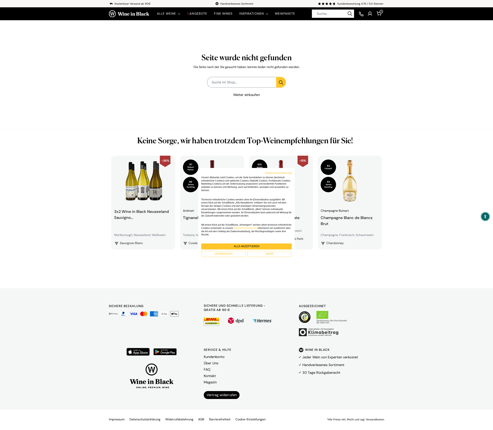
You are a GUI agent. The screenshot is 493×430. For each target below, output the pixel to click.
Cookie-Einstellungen (250, 419)
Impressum (117, 419)
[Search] (350, 13)
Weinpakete (285, 14)
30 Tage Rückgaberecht (321, 372)
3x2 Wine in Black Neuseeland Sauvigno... (141, 214)
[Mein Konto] (370, 13)
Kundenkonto (214, 356)
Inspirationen (251, 14)
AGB (201, 419)
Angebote (197, 14)
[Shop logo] (129, 14)
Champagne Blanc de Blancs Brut (346, 220)
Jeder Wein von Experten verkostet (330, 357)
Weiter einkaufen (246, 94)
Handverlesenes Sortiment (323, 365)
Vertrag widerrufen (222, 395)
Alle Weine (166, 14)
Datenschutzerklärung (144, 419)
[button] (485, 216)
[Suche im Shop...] (281, 82)
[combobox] (333, 13)
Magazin (210, 382)
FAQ (207, 369)
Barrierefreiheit (220, 419)
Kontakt (210, 376)
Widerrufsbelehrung (179, 419)
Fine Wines (223, 14)
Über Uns (211, 363)
